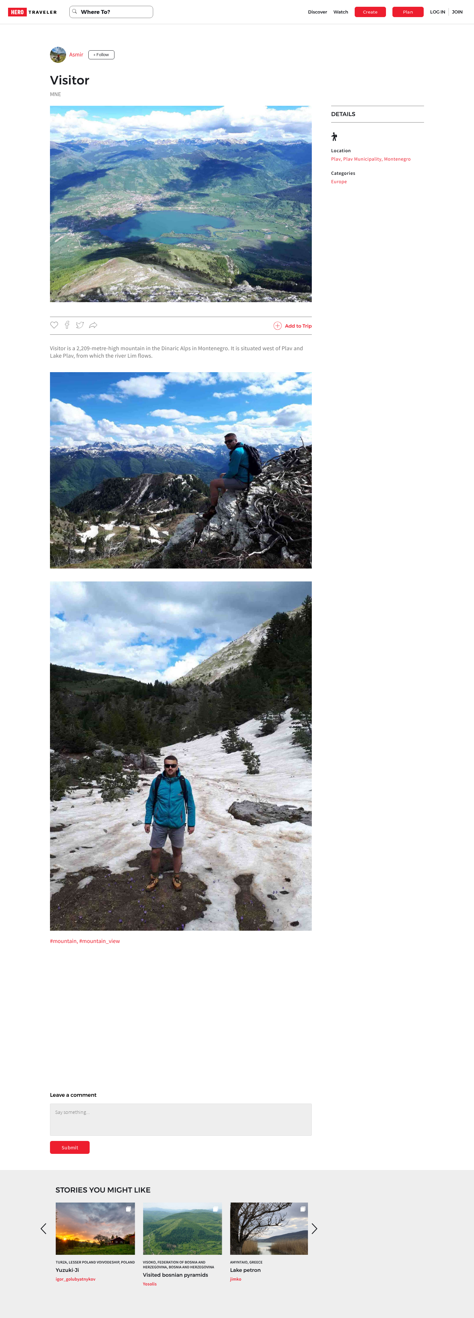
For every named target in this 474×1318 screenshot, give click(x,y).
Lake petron (245, 1270)
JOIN (457, 12)
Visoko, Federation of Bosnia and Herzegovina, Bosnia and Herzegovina (178, 1265)
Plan (408, 12)
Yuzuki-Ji (67, 1270)
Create (370, 12)
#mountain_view (99, 941)
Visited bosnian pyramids (175, 1275)
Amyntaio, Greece (246, 1262)
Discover (317, 12)
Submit (70, 1147)
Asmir (76, 54)
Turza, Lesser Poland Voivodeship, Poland (95, 1262)
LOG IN (437, 12)
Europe (339, 182)
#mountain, (64, 941)
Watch (340, 12)
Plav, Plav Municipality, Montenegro (371, 159)
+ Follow (101, 54)
